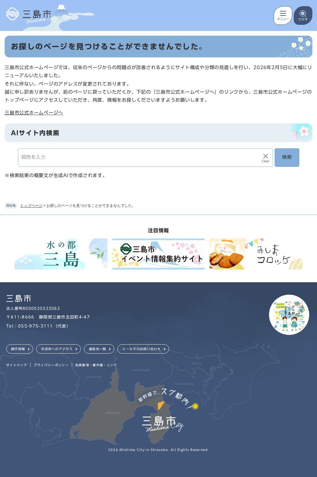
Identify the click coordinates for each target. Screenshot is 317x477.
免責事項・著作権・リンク (96, 365)
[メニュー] (283, 15)
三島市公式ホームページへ (34, 112)
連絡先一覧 (97, 348)
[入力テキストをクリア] (265, 158)
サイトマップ (16, 365)
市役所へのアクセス (57, 348)
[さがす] (303, 15)
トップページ (31, 205)
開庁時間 (18, 348)
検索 (287, 157)
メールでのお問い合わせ (141, 348)
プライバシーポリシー (51, 365)
